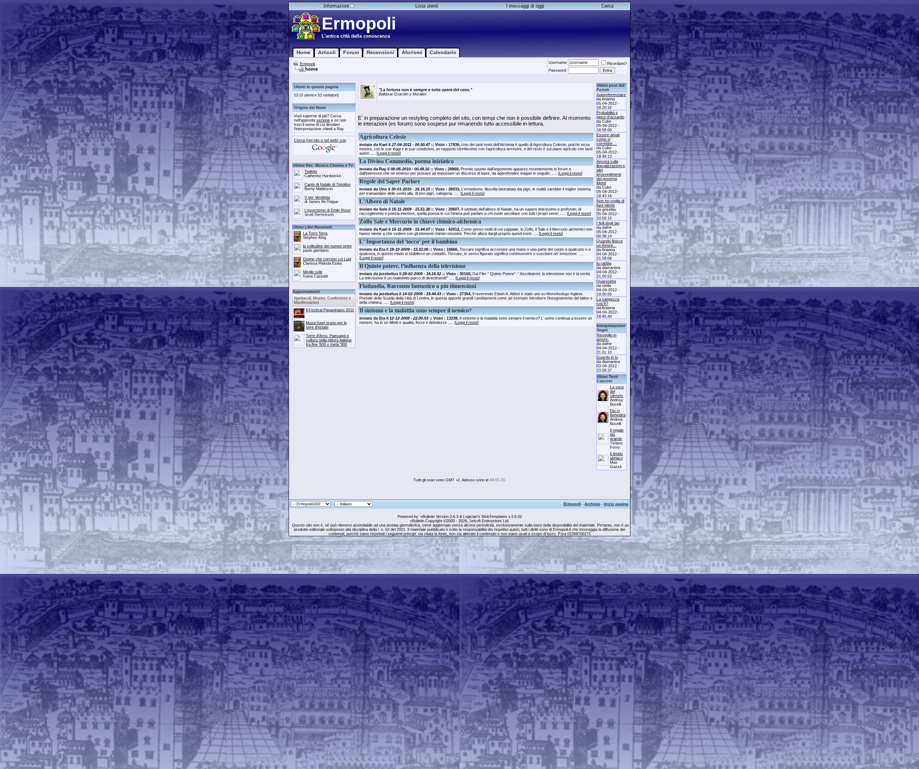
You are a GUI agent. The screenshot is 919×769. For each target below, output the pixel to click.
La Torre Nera (315, 233)
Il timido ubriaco (616, 456)
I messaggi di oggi (525, 6)
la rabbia (604, 263)
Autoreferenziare (611, 95)
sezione (323, 120)
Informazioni (336, 6)
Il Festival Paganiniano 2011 (330, 310)
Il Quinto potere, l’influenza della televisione (412, 266)
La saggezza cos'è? (608, 301)
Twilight (310, 171)
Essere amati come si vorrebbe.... (608, 139)
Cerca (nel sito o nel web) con (320, 140)
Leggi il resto (389, 153)
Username (558, 62)
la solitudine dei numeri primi (327, 246)
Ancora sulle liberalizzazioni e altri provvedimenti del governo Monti (611, 172)
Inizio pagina (616, 504)
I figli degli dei (608, 223)
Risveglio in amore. (606, 337)
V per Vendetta (317, 197)
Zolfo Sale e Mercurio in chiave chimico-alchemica (420, 221)
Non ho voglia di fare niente (610, 203)
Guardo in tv (607, 357)
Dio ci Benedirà (617, 413)
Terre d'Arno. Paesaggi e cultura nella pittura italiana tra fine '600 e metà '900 (328, 340)
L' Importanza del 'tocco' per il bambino (408, 242)
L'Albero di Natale (382, 201)
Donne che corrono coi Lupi (327, 259)
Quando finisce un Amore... (610, 243)
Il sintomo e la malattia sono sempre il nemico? (415, 310)
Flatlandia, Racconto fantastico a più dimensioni (417, 286)
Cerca (607, 6)
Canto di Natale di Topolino (327, 184)
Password (557, 70)
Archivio (592, 504)
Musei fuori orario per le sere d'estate (326, 325)
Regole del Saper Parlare (389, 181)
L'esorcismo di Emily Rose (327, 210)
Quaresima (606, 281)
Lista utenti (426, 6)
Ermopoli (307, 64)
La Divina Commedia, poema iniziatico (406, 161)
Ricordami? (617, 63)
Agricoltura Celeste (382, 137)
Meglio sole (312, 272)
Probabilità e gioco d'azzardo (610, 114)
